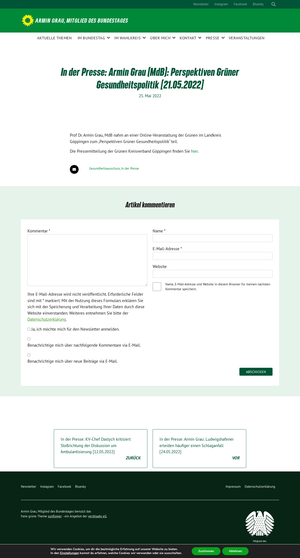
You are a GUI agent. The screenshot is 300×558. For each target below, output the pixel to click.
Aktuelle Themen (54, 37)
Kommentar (38, 231)
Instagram (221, 4)
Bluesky (258, 4)
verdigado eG (97, 516)
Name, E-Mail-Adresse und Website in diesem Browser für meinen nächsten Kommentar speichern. (217, 286)
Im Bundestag (91, 37)
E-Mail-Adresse (167, 248)
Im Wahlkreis (127, 37)
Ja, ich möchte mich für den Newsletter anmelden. (74, 329)
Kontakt (188, 37)
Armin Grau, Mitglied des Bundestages (81, 20)
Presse (213, 37)
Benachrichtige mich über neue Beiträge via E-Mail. (72, 361)
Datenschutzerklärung (46, 319)
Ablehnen (235, 551)
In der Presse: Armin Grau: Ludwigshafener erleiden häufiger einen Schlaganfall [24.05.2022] (199, 449)
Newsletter (201, 4)
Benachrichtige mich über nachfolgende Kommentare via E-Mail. (84, 345)
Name (159, 231)
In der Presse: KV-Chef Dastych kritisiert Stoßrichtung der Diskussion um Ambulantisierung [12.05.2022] (101, 449)
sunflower (55, 516)
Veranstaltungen (247, 37)
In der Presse (130, 168)
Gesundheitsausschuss (104, 168)
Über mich (160, 37)
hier (194, 151)
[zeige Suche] (273, 4)
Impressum (233, 486)
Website (160, 266)
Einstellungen (69, 553)
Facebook (240, 4)
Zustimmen (206, 551)
